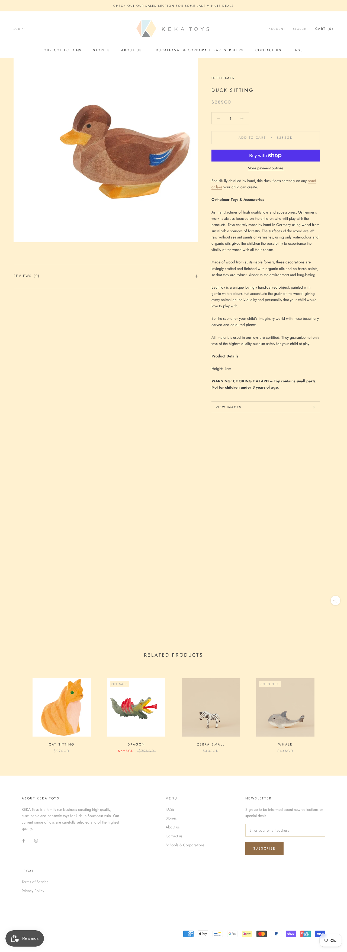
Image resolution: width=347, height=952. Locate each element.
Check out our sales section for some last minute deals (173, 6)
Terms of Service (35, 882)
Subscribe (264, 848)
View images (228, 407)
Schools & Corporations (185, 845)
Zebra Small (210, 744)
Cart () (324, 28)
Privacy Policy (33, 890)
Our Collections (63, 50)
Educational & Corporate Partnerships (198, 50)
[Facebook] (23, 840)
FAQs (298, 50)
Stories (101, 50)
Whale (285, 744)
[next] (330, 710)
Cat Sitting (61, 744)
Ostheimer (223, 78)
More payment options (266, 168)
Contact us (268, 50)
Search (300, 29)
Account (277, 29)
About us (131, 50)
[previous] (17, 710)
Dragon (136, 744)
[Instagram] (36, 840)
